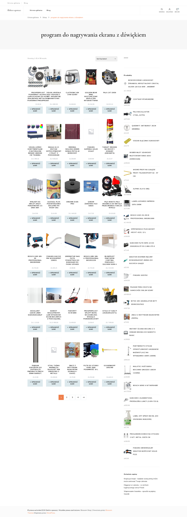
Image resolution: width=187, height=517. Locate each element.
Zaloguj (169, 11)
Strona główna (13, 3)
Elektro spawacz (14, 10)
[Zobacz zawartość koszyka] (177, 9)
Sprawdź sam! (36, 110)
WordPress (51, 513)
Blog (26, 3)
